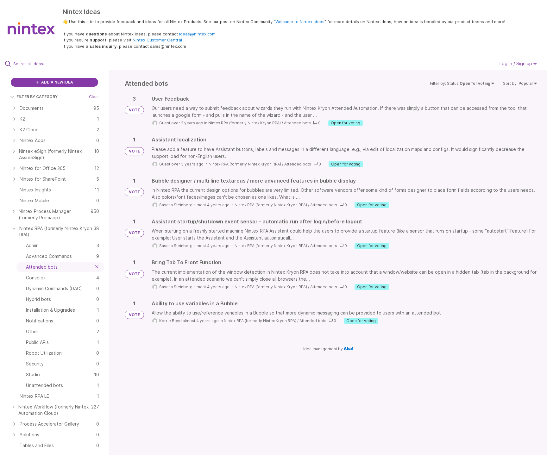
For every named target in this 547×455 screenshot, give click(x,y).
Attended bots (297, 123)
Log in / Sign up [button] (516, 63)
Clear (94, 96)
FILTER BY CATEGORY (37, 96)
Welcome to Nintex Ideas (299, 21)
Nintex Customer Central (157, 39)
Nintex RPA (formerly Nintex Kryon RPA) (244, 123)
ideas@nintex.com (197, 33)
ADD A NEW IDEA (56, 82)
